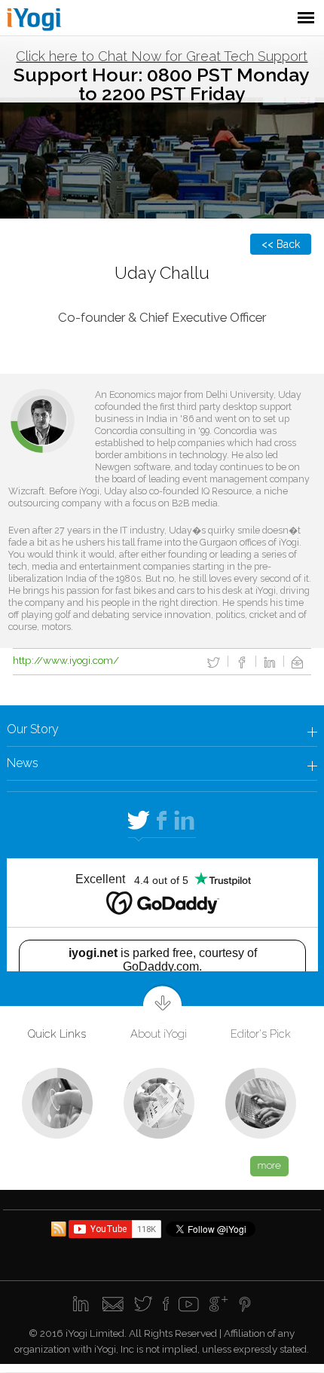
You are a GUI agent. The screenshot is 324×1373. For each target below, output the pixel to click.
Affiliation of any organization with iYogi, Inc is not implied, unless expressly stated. (161, 1340)
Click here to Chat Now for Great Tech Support (161, 56)
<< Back (280, 244)
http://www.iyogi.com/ (66, 660)
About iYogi (158, 1033)
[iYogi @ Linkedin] (82, 1305)
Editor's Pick (261, 1033)
